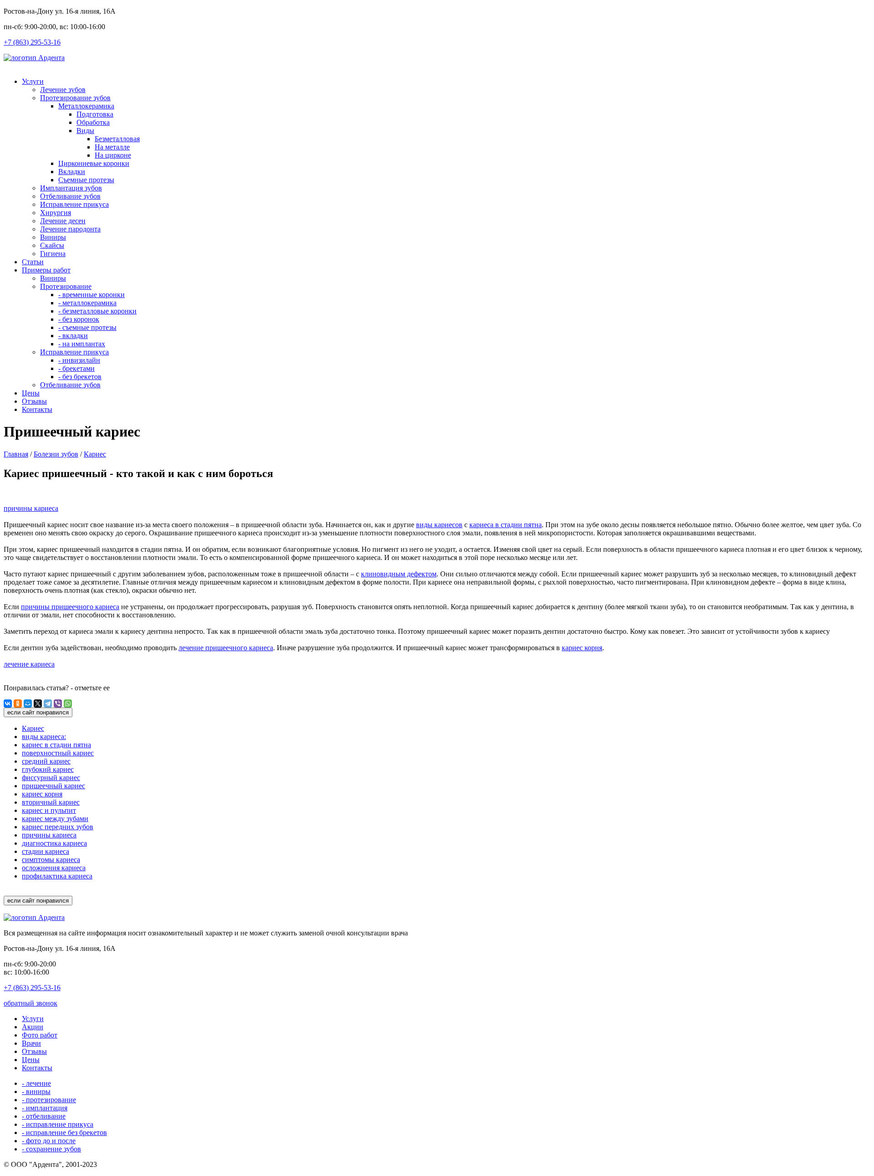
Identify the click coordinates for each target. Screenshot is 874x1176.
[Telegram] (48, 703)
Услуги (33, 81)
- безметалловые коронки (97, 311)
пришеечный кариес (53, 786)
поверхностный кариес (58, 753)
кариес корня (582, 648)
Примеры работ (46, 270)
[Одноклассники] (18, 703)
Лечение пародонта (70, 229)
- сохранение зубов (51, 1149)
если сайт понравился (38, 712)
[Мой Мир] (28, 703)
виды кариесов (439, 525)
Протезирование (65, 286)
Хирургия (55, 212)
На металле (112, 147)
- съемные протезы (87, 327)
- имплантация (44, 1108)
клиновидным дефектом (399, 574)
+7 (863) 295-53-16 (32, 42)
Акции (32, 1027)
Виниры (53, 237)
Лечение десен (63, 221)
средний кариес (46, 761)
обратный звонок (30, 1003)
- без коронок (78, 319)
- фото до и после (49, 1141)
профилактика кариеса (57, 876)
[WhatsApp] (68, 703)
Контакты (37, 409)
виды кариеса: (44, 736)
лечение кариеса (29, 664)
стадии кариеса (45, 851)
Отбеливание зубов (70, 196)
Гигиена (53, 253)
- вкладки (73, 335)
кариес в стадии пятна (56, 745)
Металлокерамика (86, 106)
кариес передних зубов (57, 827)
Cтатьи (33, 262)
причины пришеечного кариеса (70, 607)
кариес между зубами (55, 818)
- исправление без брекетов (64, 1132)
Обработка (93, 122)
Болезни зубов (56, 454)
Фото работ (39, 1035)
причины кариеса (31, 508)
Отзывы (34, 401)
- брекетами (76, 368)
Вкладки (71, 171)
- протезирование (49, 1100)
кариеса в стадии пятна (505, 525)
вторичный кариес (51, 802)
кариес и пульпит (49, 810)
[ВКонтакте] (8, 703)
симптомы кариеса (51, 859)
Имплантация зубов (71, 188)
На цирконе (113, 155)
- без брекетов (80, 376)
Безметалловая (117, 139)
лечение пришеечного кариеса (225, 648)
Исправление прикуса (74, 204)
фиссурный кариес (51, 777)
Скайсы (52, 245)
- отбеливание (44, 1116)
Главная (16, 454)
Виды (85, 130)
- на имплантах (81, 344)
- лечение (36, 1083)
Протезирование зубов (75, 98)
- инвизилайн (79, 360)
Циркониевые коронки (93, 163)
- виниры (36, 1091)
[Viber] (58, 703)
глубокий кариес (48, 769)
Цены (31, 393)
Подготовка (94, 114)
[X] (38, 703)
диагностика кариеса (54, 843)
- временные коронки (91, 294)
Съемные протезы (86, 180)
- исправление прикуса (57, 1124)
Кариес (95, 454)
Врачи (31, 1043)
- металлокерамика (87, 303)
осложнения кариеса (54, 868)
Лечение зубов (63, 89)
